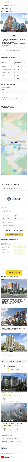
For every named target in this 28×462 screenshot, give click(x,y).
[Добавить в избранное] (25, 375)
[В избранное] (25, 16)
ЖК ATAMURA (6, 389)
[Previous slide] (1, 22)
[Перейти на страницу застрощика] (14, 199)
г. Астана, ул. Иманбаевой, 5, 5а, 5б (19, 62)
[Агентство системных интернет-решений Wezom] (6, 457)
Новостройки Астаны (9, 5)
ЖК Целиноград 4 (8, 420)
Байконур (17, 66)
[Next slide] (26, 22)
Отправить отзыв (14, 272)
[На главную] (7, 2)
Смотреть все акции (15, 361)
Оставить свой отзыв (14, 234)
